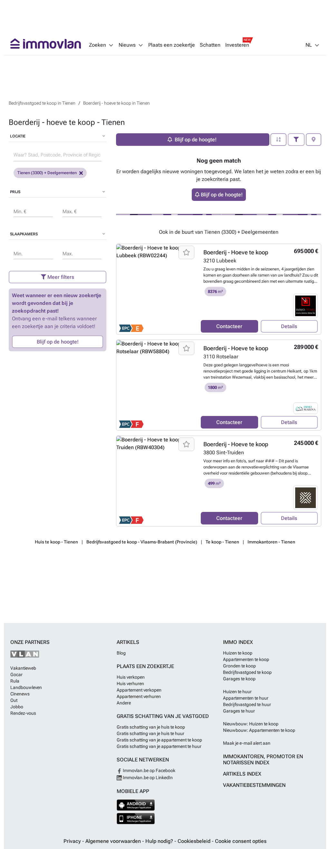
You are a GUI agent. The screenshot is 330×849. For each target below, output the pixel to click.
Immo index (238, 642)
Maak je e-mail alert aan (246, 743)
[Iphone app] (136, 818)
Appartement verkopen (139, 690)
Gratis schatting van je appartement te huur (159, 746)
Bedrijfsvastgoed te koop (247, 672)
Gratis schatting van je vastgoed (163, 716)
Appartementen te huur (245, 698)
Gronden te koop (239, 665)
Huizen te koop (237, 653)
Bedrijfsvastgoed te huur (247, 704)
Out (13, 700)
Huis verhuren (130, 683)
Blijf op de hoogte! (58, 342)
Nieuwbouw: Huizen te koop (250, 723)
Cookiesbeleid (195, 841)
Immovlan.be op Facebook (148, 770)
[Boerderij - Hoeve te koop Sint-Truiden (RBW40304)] (156, 481)
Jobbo (16, 706)
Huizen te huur (237, 691)
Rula (14, 681)
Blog (121, 653)
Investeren (237, 45)
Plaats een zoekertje (171, 45)
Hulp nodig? (159, 841)
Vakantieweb (23, 668)
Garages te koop (239, 678)
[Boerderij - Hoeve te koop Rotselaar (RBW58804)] (156, 385)
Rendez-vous (23, 713)
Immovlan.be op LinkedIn (147, 777)
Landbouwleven (26, 687)
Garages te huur (239, 710)
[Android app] (136, 805)
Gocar (16, 674)
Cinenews (20, 693)
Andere (124, 702)
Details (289, 326)
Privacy (72, 841)
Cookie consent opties (241, 841)
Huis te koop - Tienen (56, 541)
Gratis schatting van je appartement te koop (159, 739)
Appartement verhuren (139, 696)
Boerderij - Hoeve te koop (235, 252)
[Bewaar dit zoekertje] (186, 252)
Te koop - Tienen (222, 541)
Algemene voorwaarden (113, 841)
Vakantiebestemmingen (254, 785)
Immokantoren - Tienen (271, 541)
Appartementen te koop (246, 659)
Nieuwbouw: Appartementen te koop (259, 730)
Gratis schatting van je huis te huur (150, 733)
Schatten (210, 45)
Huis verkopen (131, 677)
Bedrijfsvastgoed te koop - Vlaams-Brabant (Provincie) (141, 541)
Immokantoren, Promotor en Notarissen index (263, 759)
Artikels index (242, 774)
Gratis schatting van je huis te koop (151, 727)
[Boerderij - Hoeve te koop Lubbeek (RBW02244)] (156, 289)
